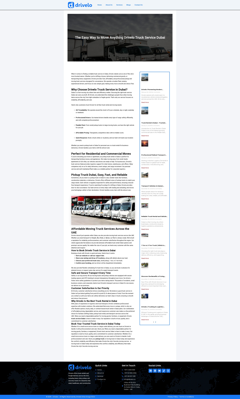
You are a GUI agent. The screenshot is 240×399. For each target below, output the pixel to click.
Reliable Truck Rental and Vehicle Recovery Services (153, 217)
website (85, 256)
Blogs (128, 5)
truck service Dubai (78, 318)
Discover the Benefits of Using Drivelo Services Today (152, 277)
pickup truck (100, 339)
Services (119, 5)
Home (100, 5)
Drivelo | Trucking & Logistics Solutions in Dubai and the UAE (153, 308)
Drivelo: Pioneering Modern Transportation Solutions (151, 90)
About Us (109, 5)
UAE (72, 316)
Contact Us (139, 5)
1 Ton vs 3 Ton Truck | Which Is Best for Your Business (152, 246)
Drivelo (117, 336)
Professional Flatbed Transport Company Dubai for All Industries (153, 156)
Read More (145, 102)
